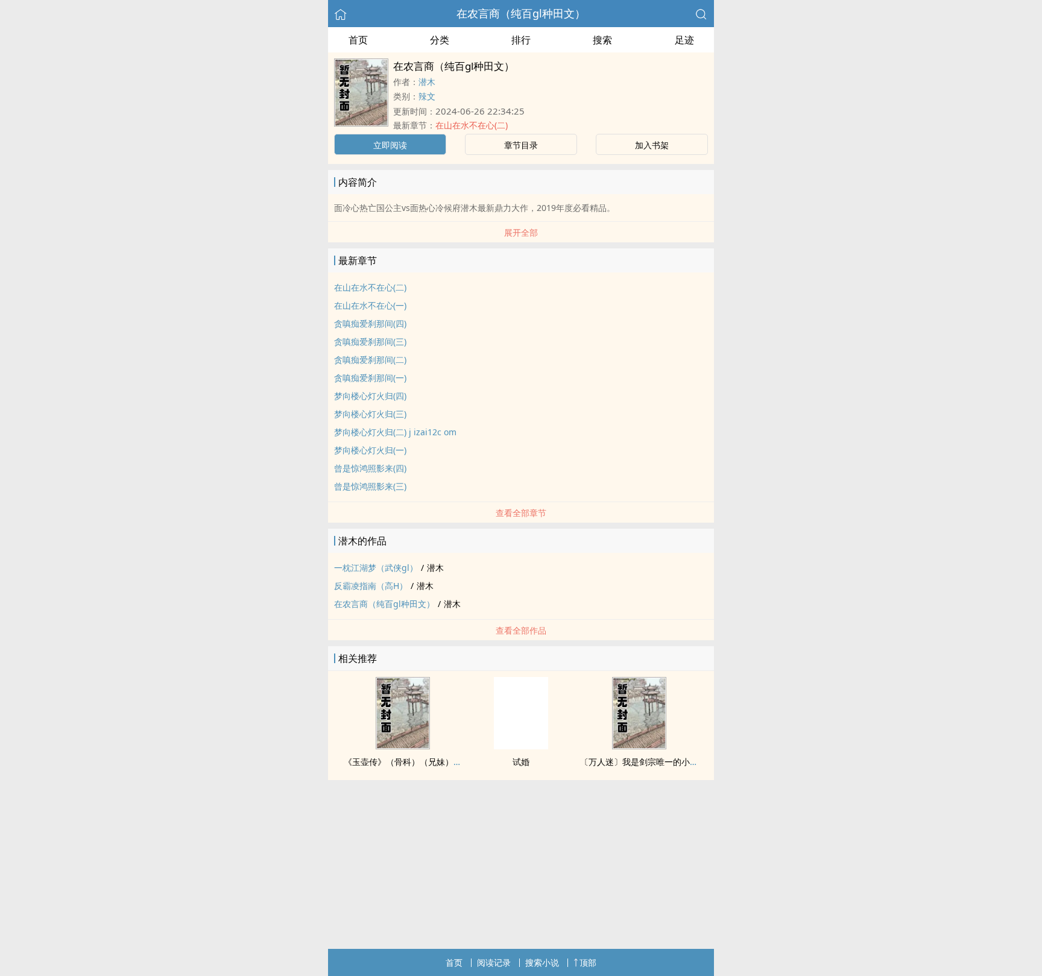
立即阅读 (390, 145)
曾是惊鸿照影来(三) (370, 486)
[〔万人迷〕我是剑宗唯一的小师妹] (639, 745)
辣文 (426, 96)
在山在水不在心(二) (471, 125)
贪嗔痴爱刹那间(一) (370, 377)
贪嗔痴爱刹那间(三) (370, 341)
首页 (358, 39)
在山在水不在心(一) (370, 305)
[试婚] (521, 745)
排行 (521, 39)
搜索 (602, 39)
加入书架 (652, 145)
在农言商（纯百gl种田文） (521, 13)
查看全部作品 (521, 630)
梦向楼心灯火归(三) (370, 414)
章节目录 (521, 145)
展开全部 (521, 232)
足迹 (684, 39)
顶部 (587, 962)
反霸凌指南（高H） (371, 585)
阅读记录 (494, 962)
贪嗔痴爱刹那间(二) (370, 359)
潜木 (426, 81)
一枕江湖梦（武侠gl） (376, 567)
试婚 (521, 761)
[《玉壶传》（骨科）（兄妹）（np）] (403, 745)
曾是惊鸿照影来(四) (370, 468)
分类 (439, 39)
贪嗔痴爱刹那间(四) (370, 323)
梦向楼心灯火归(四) (370, 395)
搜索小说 (542, 962)
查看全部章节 (521, 512)
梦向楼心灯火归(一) (370, 450)
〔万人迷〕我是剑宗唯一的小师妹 (643, 761)
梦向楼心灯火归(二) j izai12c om (395, 432)
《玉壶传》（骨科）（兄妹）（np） (412, 761)
